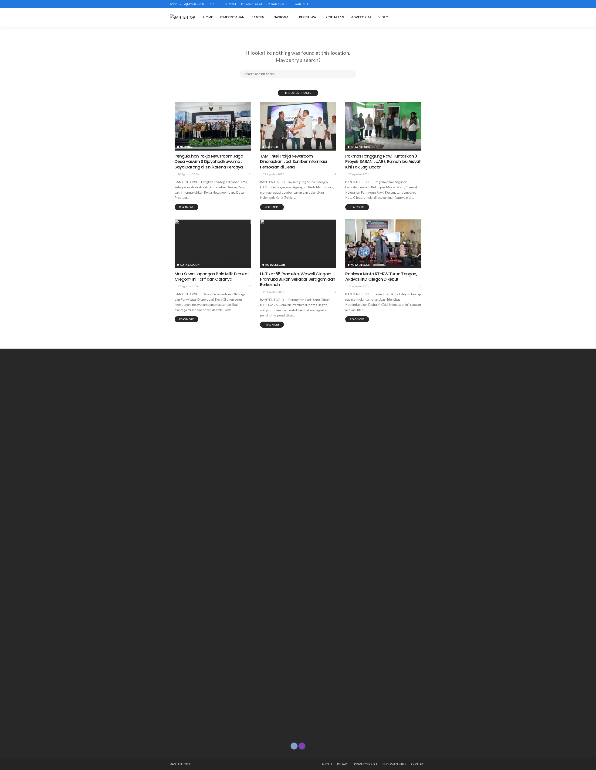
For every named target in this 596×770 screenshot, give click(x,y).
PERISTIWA (307, 17)
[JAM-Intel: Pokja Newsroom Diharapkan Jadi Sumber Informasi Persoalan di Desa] (298, 125)
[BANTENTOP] (182, 17)
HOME (208, 17)
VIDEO (383, 17)
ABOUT (214, 4)
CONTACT (301, 4)
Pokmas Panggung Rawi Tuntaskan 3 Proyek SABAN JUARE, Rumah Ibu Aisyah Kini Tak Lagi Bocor (383, 161)
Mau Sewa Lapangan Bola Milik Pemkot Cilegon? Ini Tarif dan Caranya (212, 276)
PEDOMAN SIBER (279, 4)
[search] (422, 17)
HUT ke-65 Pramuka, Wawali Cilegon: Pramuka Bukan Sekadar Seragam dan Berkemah (297, 279)
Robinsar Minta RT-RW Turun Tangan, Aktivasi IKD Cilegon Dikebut (381, 276)
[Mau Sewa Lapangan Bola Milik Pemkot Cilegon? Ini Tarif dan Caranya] (213, 242)
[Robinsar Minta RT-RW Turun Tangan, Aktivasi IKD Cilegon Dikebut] (383, 242)
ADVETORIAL (361, 17)
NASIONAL (282, 17)
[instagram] (301, 746)
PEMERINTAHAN (232, 17)
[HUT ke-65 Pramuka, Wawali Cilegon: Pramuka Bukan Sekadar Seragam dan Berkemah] (298, 242)
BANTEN (257, 17)
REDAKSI (230, 4)
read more (186, 206)
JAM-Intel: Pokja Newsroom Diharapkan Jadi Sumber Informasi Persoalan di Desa (293, 161)
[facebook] (294, 746)
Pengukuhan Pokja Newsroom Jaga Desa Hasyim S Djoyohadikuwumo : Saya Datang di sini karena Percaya (209, 161)
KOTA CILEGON (360, 147)
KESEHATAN (334, 17)
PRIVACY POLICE (252, 4)
